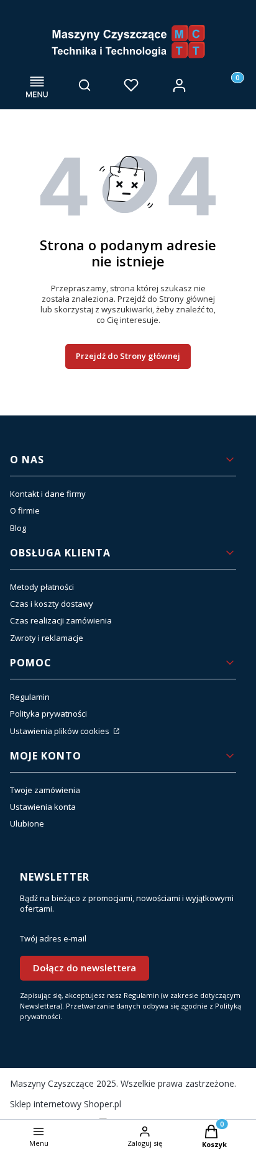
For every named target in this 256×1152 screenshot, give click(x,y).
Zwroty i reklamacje (46, 637)
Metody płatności (42, 586)
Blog (18, 527)
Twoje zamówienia (45, 790)
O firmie (25, 510)
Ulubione (27, 823)
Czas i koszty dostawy (51, 603)
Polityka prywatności (48, 713)
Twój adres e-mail (53, 938)
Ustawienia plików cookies (60, 731)
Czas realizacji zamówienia (61, 620)
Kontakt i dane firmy (48, 493)
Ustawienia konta (43, 806)
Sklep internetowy (65, 1104)
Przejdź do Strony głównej (128, 355)
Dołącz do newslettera (84, 967)
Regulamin (30, 696)
